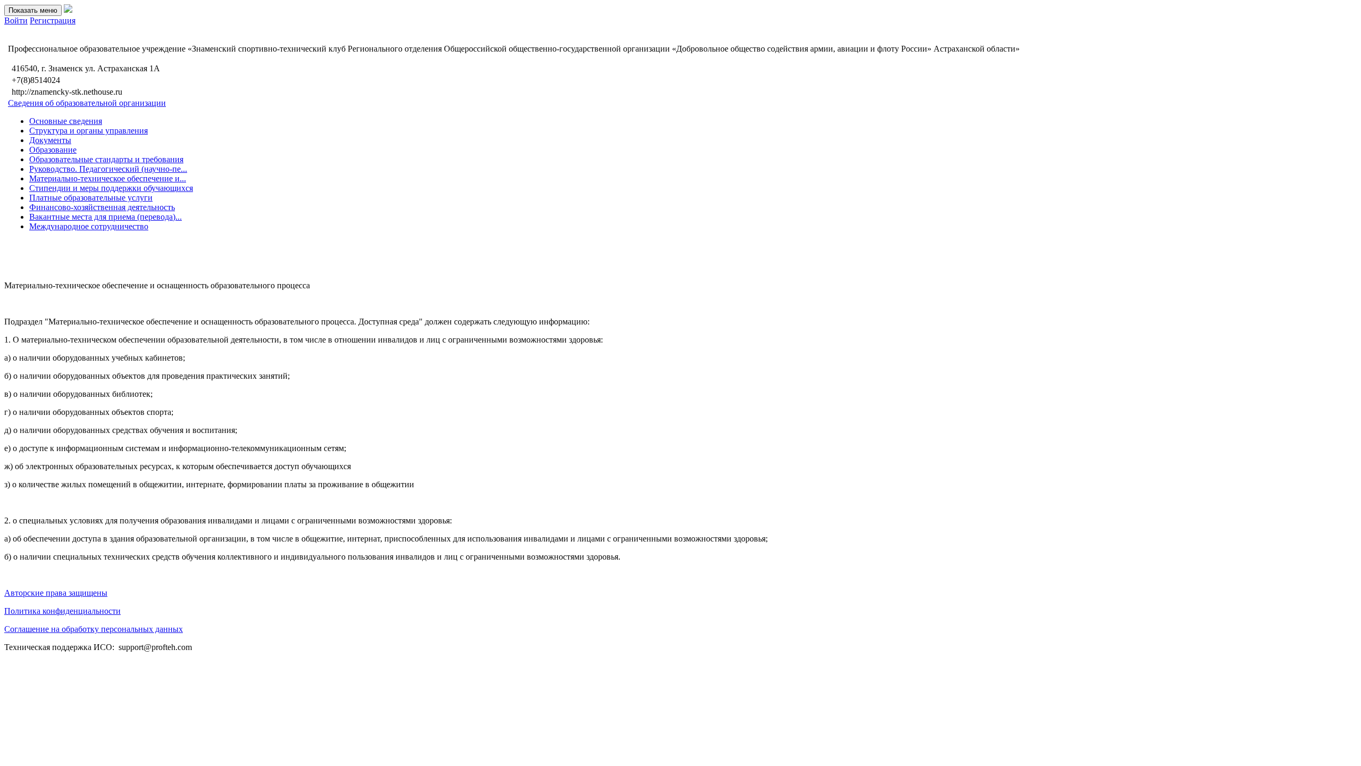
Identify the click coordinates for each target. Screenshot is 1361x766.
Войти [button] (16, 20)
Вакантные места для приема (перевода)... (105, 216)
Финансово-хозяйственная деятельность (102, 207)
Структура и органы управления (88, 130)
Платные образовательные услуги (91, 197)
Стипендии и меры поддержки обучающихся (111, 188)
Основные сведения (65, 121)
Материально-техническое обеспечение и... (107, 178)
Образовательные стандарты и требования (106, 159)
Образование (53, 149)
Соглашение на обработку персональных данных (93, 629)
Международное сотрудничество (88, 226)
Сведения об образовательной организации (87, 102)
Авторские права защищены (55, 592)
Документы (50, 140)
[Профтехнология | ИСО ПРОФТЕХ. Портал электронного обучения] (68, 9)
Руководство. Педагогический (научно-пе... (108, 168)
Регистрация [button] (52, 20)
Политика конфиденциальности (62, 610)
